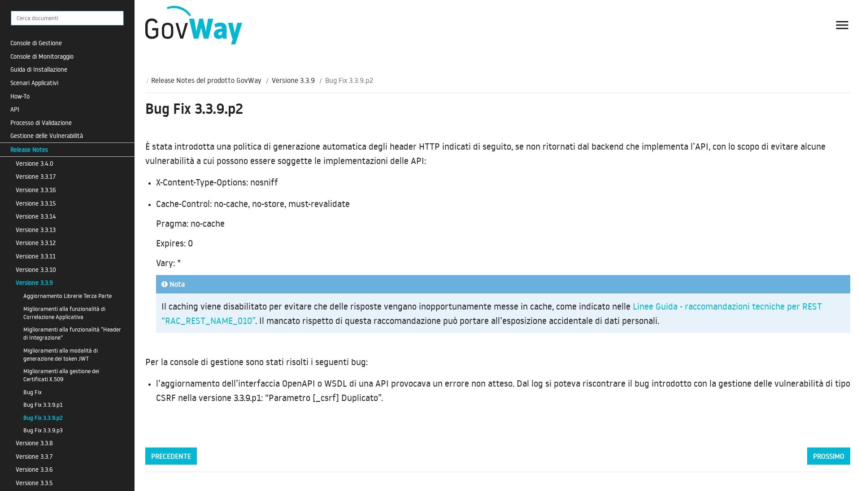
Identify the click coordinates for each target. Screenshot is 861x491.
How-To (20, 96)
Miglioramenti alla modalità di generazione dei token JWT (60, 354)
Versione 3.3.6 (34, 469)
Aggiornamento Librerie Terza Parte (67, 295)
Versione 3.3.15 (36, 203)
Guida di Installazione (38, 69)
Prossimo (828, 456)
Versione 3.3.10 (36, 269)
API (14, 109)
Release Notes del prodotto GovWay (206, 80)
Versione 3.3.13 (36, 229)
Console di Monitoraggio (42, 56)
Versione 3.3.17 (36, 176)
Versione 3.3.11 (36, 256)
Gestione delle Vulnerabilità (46, 135)
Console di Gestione (36, 43)
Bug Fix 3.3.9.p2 (43, 417)
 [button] (842, 25)
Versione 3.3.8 (34, 443)
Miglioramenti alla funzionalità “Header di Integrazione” (72, 333)
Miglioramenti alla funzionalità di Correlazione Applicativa (64, 312)
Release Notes (29, 149)
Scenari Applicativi (34, 82)
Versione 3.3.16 (36, 189)
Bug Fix (32, 392)
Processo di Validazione (41, 122)
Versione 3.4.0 (34, 163)
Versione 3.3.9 (34, 282)
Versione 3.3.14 (36, 216)
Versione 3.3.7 (34, 456)
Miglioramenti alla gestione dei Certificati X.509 (61, 375)
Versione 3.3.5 (34, 482)
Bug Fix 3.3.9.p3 (43, 430)
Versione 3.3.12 (36, 242)
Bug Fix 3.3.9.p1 (42, 404)
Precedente (171, 456)
